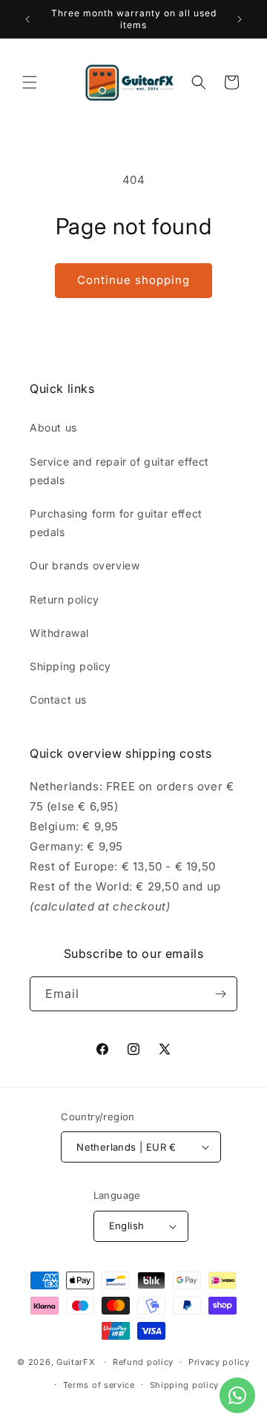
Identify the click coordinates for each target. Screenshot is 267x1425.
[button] (29, 82)
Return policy (64, 599)
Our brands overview (84, 565)
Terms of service (99, 1385)
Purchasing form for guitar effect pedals (116, 522)
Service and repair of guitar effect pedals (119, 470)
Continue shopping (133, 280)
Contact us (58, 699)
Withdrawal (59, 632)
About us (53, 427)
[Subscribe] (220, 993)
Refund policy (143, 1362)
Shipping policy (70, 666)
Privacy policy (219, 1362)
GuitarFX (76, 1362)
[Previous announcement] (27, 19)
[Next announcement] (239, 19)
